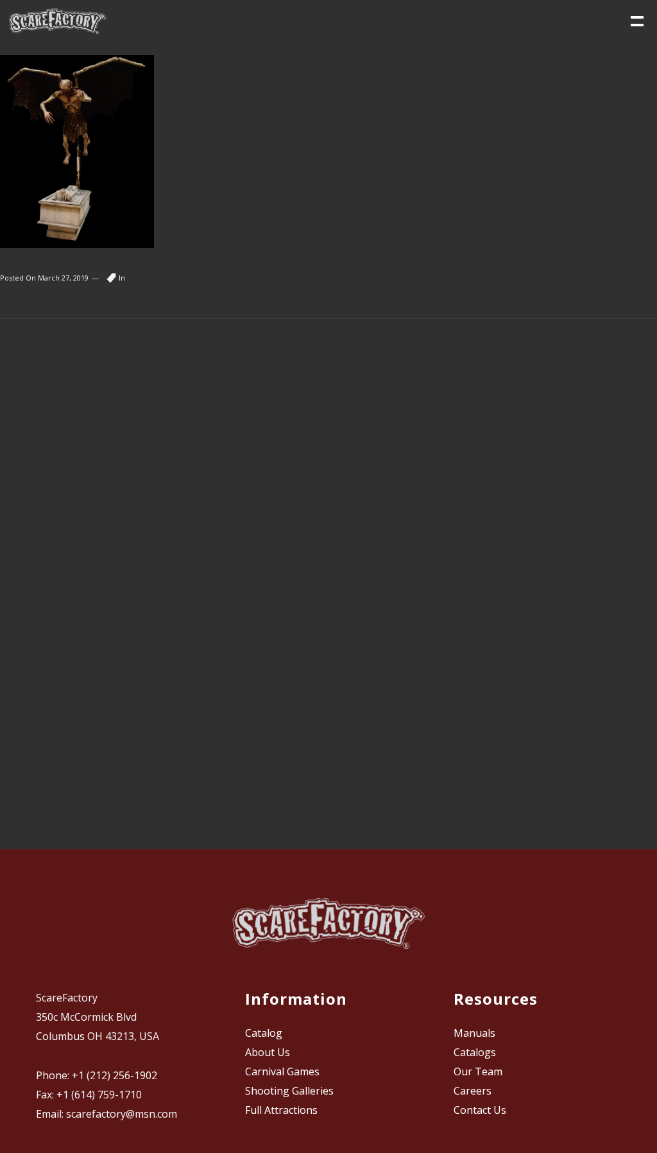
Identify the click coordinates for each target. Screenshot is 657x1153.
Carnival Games (282, 1071)
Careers (472, 1091)
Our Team (478, 1071)
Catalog (263, 1033)
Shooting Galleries (289, 1091)
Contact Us (480, 1110)
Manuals (474, 1033)
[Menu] (636, 20)
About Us (267, 1052)
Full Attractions (281, 1110)
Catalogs (475, 1052)
